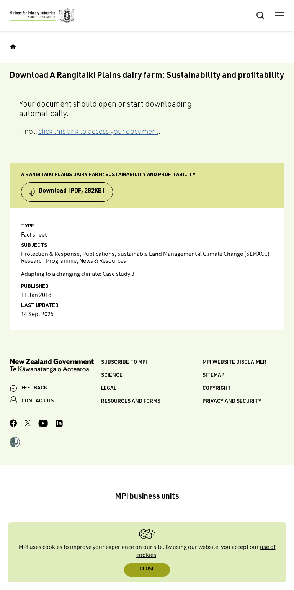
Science (111, 375)
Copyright (217, 388)
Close (147, 569)
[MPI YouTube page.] (43, 424)
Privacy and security (232, 401)
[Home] (13, 46)
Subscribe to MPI (124, 362)
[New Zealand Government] (55, 367)
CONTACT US (37, 401)
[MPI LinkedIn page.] (59, 424)
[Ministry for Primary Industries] (42, 16)
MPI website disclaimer (234, 362)
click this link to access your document (98, 131)
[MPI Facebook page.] (13, 424)
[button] (15, 443)
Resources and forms (130, 401)
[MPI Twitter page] (28, 424)
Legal (108, 388)
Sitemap (213, 375)
